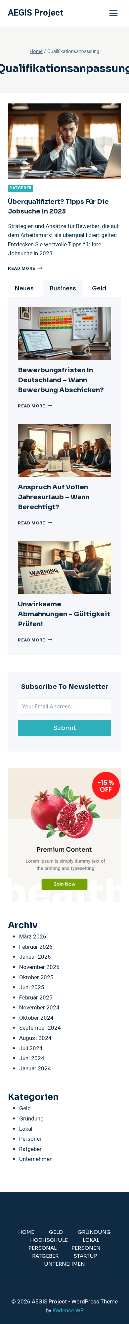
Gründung (31, 1118)
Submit (64, 728)
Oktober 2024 (36, 1018)
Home (26, 1232)
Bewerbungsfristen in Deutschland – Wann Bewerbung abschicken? (61, 380)
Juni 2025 (31, 987)
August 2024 (35, 1038)
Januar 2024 (35, 1068)
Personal (42, 1248)
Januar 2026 (35, 957)
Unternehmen (36, 1159)
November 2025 (39, 967)
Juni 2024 (31, 1058)
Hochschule (49, 1240)
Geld (25, 1108)
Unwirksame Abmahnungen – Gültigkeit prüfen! (64, 614)
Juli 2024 (31, 1048)
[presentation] (64, 333)
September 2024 (40, 1028)
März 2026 (32, 937)
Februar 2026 (36, 947)
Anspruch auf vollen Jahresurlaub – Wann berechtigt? (53, 497)
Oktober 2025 (36, 977)
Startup (85, 1256)
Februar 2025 (36, 997)
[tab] (24, 288)
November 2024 (39, 1007)
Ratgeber (20, 188)
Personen (31, 1139)
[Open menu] (113, 13)
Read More (25, 268)
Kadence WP (68, 1310)
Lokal (25, 1129)
